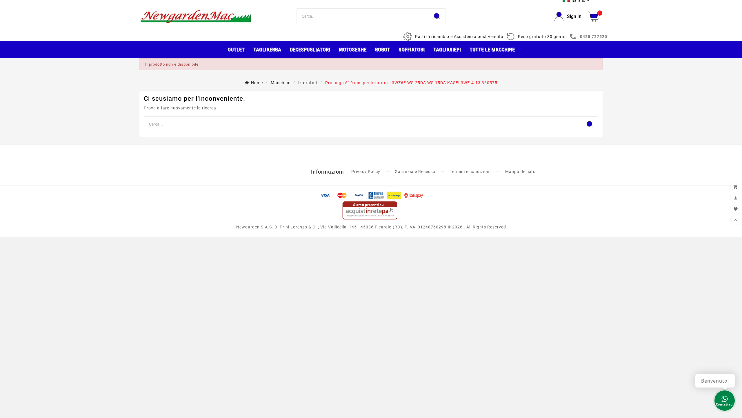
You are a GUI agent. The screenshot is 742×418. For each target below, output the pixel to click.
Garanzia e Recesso (415, 171)
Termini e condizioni (470, 171)
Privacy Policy (365, 171)
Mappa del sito (520, 171)
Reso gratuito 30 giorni (541, 36)
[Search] (437, 16)
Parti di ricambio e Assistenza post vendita (459, 36)
